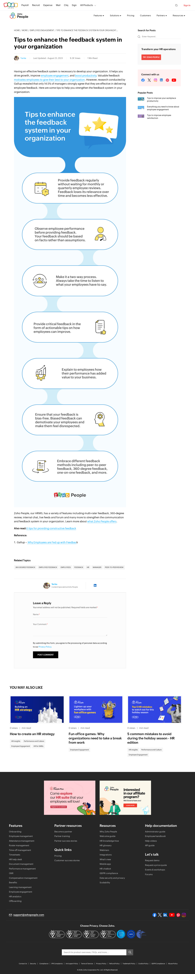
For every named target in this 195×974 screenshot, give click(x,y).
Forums (149, 874)
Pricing (130, 15)
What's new (105, 859)
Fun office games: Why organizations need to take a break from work (95, 738)
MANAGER (97, 567)
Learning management (20, 887)
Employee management (21, 836)
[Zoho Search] (176, 5)
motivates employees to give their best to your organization (49, 79)
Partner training (62, 836)
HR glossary (105, 845)
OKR (11, 873)
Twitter (149, 80)
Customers (145, 15)
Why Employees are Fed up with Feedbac (52, 542)
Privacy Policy (101, 963)
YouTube (174, 80)
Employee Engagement (42, 30)
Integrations (106, 854)
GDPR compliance (109, 873)
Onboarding (15, 831)
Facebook (143, 80)
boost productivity (85, 75)
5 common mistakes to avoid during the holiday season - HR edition (151, 738)
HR (88, 567)
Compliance (43, 963)
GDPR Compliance (158, 963)
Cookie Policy (143, 963)
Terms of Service (87, 963)
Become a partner (63, 831)
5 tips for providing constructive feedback (51, 528)
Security (33, 963)
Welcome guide (107, 836)
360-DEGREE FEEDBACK (25, 567)
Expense (47, 5)
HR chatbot (105, 868)
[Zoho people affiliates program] (125, 798)
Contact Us (23, 963)
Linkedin (161, 80)
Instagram (155, 80)
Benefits (13, 882)
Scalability (105, 882)
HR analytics (15, 896)
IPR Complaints (57, 963)
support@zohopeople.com (28, 914)
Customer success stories (67, 860)
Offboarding (15, 901)
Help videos (151, 841)
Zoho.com (11, 5)
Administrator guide (155, 831)
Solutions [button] (114, 15)
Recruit (36, 5)
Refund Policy (114, 963)
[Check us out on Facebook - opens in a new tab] (154, 915)
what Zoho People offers (101, 521)
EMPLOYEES (66, 567)
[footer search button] (129, 952)
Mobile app (105, 864)
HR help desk (15, 859)
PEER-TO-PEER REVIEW (114, 567)
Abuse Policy (173, 963)
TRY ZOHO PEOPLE (151, 57)
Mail (58, 5)
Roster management (19, 845)
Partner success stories (65, 841)
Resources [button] (178, 15)
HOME (17, 30)
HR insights (15, 741)
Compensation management (23, 878)
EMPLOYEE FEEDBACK (48, 567)
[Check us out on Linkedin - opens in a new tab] (165, 915)
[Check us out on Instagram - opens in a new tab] (184, 915)
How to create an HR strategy (32, 734)
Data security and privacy (112, 878)
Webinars (104, 850)
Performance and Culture (34, 741)
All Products (86, 5)
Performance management (22, 868)
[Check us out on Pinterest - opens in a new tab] (178, 915)
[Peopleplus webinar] (69, 798)
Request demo (152, 860)
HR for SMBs (38, 746)
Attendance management (21, 841)
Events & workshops (155, 869)
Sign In (187, 5)
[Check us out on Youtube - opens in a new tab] (172, 915)
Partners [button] (161, 15)
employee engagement (55, 75)
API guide (149, 845)
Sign (74, 5)
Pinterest (167, 80)
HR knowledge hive (109, 841)
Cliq (66, 5)
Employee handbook (155, 836)
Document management (21, 864)
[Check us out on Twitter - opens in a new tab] (160, 915)
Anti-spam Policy (72, 963)
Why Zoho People (108, 831)
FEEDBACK (78, 567)
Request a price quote (156, 865)
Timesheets (14, 854)
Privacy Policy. (45, 647)
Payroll (25, 5)
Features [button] (98, 15)
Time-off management (20, 850)
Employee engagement (20, 892)
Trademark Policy (129, 963)
